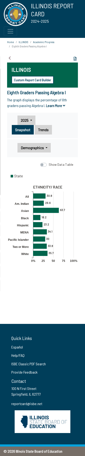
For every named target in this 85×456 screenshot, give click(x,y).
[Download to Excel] (75, 59)
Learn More (54, 105)
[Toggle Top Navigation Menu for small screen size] (10, 31)
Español (17, 347)
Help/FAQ (18, 355)
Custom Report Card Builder (32, 80)
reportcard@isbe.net (26, 403)
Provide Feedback (24, 372)
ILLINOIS (23, 42)
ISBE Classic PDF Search (28, 364)
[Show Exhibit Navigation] (9, 58)
